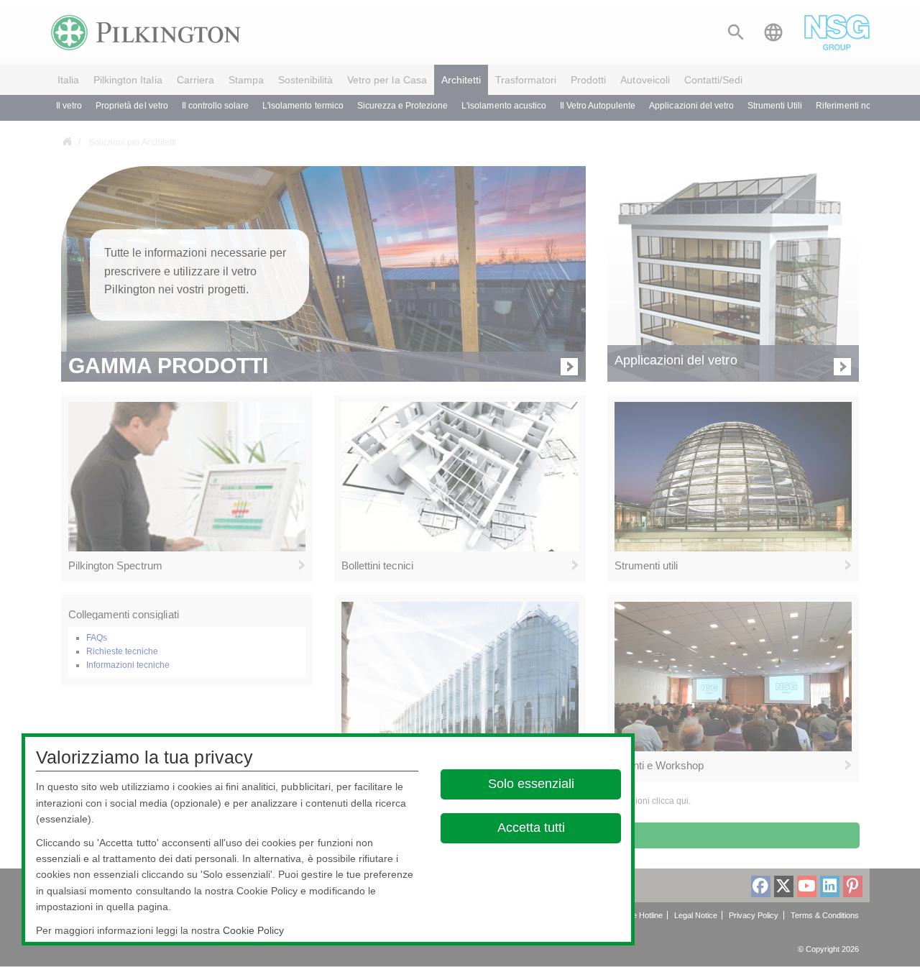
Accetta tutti (531, 827)
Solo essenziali (531, 783)
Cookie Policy (253, 930)
